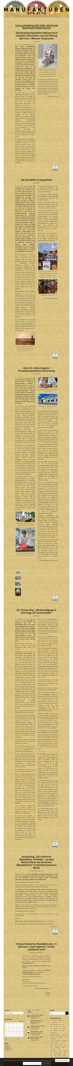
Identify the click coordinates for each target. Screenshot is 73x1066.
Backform (60, 1020)
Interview (63, 1028)
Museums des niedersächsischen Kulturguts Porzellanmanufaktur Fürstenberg (25, 120)
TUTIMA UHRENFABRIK (51, 894)
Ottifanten (17, 198)
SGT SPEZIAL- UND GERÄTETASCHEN (48, 900)
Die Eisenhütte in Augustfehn (36, 180)
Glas (51, 1028)
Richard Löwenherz (30, 491)
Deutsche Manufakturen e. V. (55, 1022)
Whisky (64, 1055)
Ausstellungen (55, 1020)
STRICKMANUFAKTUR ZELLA (33, 894)
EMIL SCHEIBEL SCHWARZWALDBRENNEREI (46, 891)
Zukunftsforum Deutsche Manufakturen (60, 1057)
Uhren (51, 1055)
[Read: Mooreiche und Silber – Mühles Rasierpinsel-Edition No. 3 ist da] (28, 1037)
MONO (41, 893)
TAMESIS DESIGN (32, 902)
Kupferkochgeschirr (53, 1032)
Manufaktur (52, 1036)
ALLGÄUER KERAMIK (23, 889)
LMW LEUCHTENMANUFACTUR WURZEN (32, 898)
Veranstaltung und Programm (44, 92)
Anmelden (7, 1045)
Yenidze (51, 1057)
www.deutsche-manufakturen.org (29, 985)
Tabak (51, 1053)
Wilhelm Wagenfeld (49, 465)
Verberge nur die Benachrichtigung (32, 1063)
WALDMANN (18, 896)
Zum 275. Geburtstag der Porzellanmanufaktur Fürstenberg (36, 369)
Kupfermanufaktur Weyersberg (55, 1034)
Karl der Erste (18, 445)
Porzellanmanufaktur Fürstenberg (24, 383)
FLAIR (16, 893)
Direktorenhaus (32, 924)
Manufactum (64, 1034)
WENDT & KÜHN (26, 896)
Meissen (17, 146)
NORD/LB (29, 463)
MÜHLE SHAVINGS (33, 900)
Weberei (55, 1055)
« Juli (6, 1038)
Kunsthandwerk (61, 1030)
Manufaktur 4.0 (64, 1040)
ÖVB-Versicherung (31, 450)
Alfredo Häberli (50, 467)
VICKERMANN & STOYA (21, 902)
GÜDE (37, 893)
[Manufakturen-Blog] (36, 7)
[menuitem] (6, 16)
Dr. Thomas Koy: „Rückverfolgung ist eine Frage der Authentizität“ (36, 611)
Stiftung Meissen (25, 94)
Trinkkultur (65, 1053)
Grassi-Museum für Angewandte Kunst (46, 76)
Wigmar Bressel (37, 41)
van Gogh (27, 207)
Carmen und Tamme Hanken (28, 193)
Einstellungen (46, 1063)
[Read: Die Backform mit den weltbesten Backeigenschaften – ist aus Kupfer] (28, 1016)
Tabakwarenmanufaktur (57, 1053)
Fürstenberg (64, 1026)
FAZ (60, 1026)
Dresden (51, 1026)
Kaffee (51, 1030)
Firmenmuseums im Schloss (44, 499)
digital (62, 1024)
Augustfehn (23, 238)
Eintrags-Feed (8, 1047)
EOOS (43, 467)
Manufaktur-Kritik (53, 1038)
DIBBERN (17, 898)
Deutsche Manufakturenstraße (55, 1024)
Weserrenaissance (19, 411)
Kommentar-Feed (8, 1048)
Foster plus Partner (42, 469)
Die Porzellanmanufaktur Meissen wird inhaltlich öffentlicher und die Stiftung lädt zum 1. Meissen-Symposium (36, 35)
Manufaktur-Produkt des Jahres (55, 1040)
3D (50, 1020)
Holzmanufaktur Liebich (21, 624)
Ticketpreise (42, 79)
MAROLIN (55, 896)
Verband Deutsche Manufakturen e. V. (37, 870)
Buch (64, 1020)
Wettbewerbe (60, 1055)
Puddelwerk (17, 272)
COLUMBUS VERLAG (52, 889)
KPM (31, 468)
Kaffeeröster (56, 1030)
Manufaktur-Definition (59, 1036)
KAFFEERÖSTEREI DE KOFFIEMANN (24, 891)
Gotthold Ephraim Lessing (23, 457)
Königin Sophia (41, 414)
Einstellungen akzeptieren (62, 1060)
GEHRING (25, 900)
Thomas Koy (47, 754)
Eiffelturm (17, 316)
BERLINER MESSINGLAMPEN (37, 889)
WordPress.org (8, 1050)
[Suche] (68, 16)
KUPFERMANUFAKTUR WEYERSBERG (42, 896)
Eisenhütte (56, 1026)
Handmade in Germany (57, 1028)
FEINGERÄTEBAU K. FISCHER (27, 893)
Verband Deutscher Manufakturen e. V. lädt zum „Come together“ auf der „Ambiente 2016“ (36, 946)
